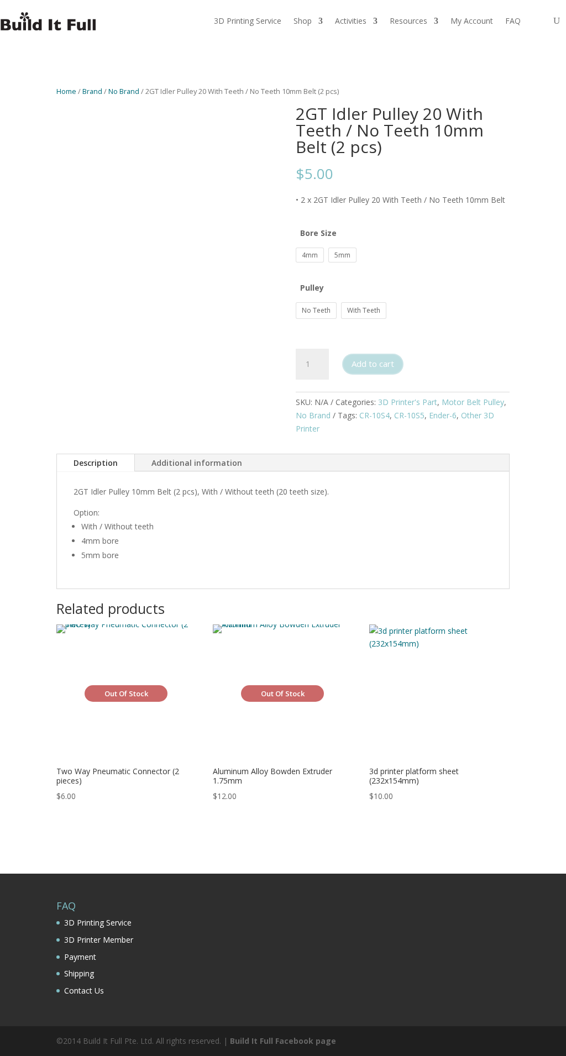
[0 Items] (534, 21)
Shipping (79, 973)
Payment (80, 957)
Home (66, 91)
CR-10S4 (374, 415)
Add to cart (373, 363)
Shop (303, 20)
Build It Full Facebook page (283, 1041)
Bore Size (318, 233)
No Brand (123, 91)
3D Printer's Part (407, 402)
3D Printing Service (247, 20)
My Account (471, 20)
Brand (92, 91)
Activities (350, 20)
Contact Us (84, 990)
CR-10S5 (409, 415)
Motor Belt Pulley (473, 402)
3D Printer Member (98, 939)
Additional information (196, 463)
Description (96, 463)
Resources (408, 20)
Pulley (312, 287)
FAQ (513, 20)
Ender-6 (443, 415)
